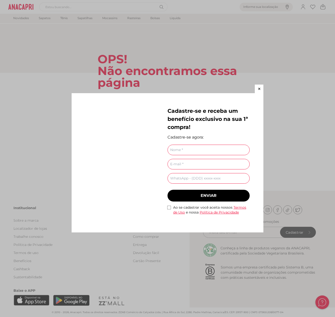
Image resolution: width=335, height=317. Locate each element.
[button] (259, 89)
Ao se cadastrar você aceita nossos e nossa (209, 210)
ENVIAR (209, 195)
